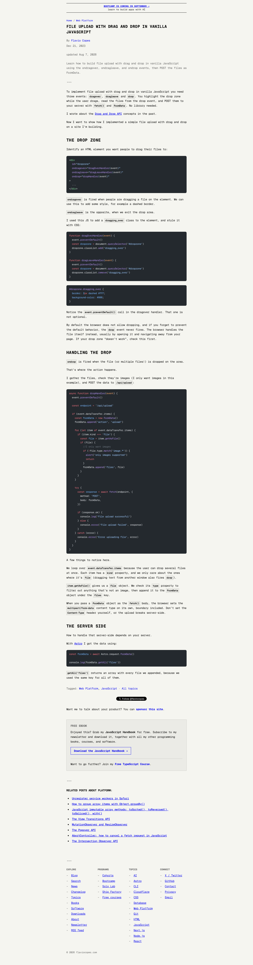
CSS (136, 897)
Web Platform (84, 20)
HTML (137, 919)
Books (75, 903)
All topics (130, 688)
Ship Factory (111, 892)
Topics (76, 897)
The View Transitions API (91, 819)
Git (136, 913)
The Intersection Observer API (95, 841)
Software (77, 908)
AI (135, 875)
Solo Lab (108, 886)
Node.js (139, 936)
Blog (74, 875)
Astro (78, 643)
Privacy (170, 892)
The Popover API (84, 830)
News (74, 886)
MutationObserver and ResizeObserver (99, 824)
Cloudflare (141, 892)
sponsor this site (149, 709)
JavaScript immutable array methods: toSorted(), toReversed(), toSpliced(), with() (120, 811)
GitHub (169, 881)
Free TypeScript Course (132, 764)
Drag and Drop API (108, 113)
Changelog (78, 892)
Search (76, 881)
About (75, 919)
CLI (136, 886)
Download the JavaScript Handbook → (101, 751)
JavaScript (109, 688)
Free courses (111, 897)
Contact (170, 886)
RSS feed (77, 930)
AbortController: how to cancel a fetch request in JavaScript (119, 835)
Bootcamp (108, 881)
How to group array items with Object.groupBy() (108, 804)
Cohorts (107, 875)
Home (69, 20)
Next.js (139, 930)
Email (169, 897)
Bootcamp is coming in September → (126, 6)
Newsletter (79, 925)
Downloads (78, 913)
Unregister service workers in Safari (100, 798)
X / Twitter (173, 875)
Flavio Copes (80, 40)
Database (140, 903)
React (138, 941)
